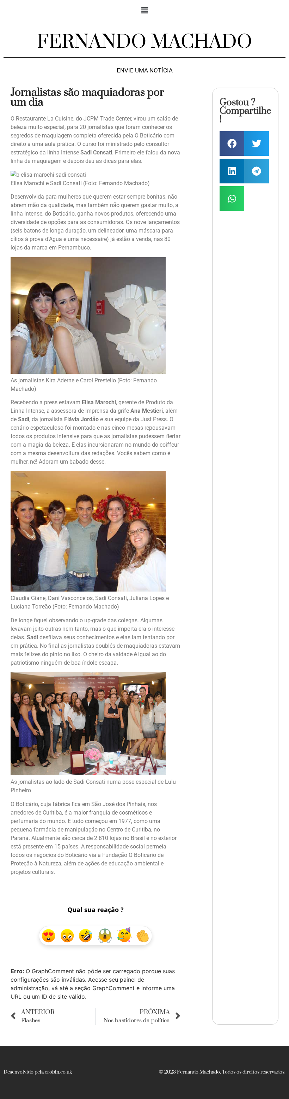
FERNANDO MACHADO (144, 42)
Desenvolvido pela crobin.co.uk (38, 1072)
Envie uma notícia (145, 70)
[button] (144, 10)
